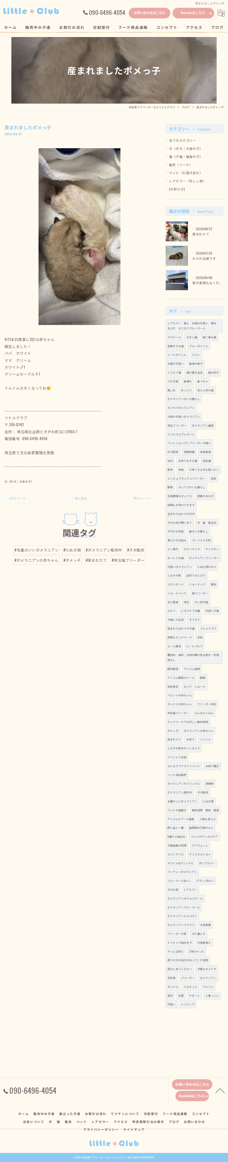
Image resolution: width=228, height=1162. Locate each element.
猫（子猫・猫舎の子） (186, 156)
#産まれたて (96, 560)
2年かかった (196, 951)
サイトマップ (134, 1129)
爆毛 (213, 584)
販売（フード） (181, 164)
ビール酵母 (174, 646)
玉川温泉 (172, 602)
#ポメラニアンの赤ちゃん (36, 560)
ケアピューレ (200, 845)
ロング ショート (195, 686)
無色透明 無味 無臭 (205, 810)
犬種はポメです (206, 969)
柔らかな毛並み (176, 540)
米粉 (200, 637)
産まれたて (174, 739)
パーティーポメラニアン (182, 872)
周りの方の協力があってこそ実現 (187, 960)
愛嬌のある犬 (205, 496)
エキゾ (171, 611)
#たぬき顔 (72, 550)
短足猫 (207, 461)
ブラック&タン (205, 880)
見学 (170, 995)
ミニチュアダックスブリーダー (186, 478)
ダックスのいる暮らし (192, 487)
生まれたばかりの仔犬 (181, 514)
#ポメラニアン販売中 (104, 550)
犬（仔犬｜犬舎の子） (19, 481)
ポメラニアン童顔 (203, 425)
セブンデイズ (175, 854)
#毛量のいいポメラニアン (36, 550)
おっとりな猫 (175, 558)
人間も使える (208, 819)
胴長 (170, 487)
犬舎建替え (204, 942)
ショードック (197, 584)
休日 (170, 461)
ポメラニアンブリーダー (204, 558)
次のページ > (142, 498)
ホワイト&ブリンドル (180, 863)
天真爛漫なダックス (179, 496)
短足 (213, 478)
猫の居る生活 (194, 372)
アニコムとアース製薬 (180, 819)
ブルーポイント (198, 346)
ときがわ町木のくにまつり (183, 748)
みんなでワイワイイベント (183, 766)
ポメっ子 (172, 731)
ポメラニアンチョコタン (182, 916)
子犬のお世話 (175, 531)
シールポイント (176, 354)
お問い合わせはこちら (149, 12)
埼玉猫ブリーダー (178, 713)
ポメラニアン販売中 (179, 792)
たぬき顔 (208, 801)
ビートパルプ (194, 646)
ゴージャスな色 (201, 540)
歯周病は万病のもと (201, 827)
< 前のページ (17, 498)
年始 (181, 469)
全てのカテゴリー (182, 140)
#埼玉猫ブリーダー (128, 560)
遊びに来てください (179, 969)
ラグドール (174, 337)
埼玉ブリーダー (176, 425)
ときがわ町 (174, 575)
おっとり (186, 390)
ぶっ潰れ (172, 549)
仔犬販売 (172, 452)
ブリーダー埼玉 (206, 704)
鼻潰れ (188, 381)
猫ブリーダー (200, 593)
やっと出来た (175, 951)
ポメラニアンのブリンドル (183, 783)
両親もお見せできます (181, 505)
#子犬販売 (136, 550)
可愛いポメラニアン (179, 567)
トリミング (188, 1004)
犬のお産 (172, 889)
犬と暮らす (199, 934)
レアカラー (190, 889)
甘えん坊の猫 (205, 390)
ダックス (172, 987)
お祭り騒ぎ (212, 766)
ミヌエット (190, 987)
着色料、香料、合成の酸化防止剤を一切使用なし (193, 657)
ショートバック (176, 593)
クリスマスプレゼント (181, 434)
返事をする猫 (175, 346)
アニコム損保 (192, 669)
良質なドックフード (179, 637)
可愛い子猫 (212, 611)
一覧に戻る (80, 498)
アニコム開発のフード (181, 677)
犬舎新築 (205, 925)
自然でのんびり (195, 575)
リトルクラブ (208, 628)
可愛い (171, 1004)
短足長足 (172, 686)
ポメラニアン (208, 978)
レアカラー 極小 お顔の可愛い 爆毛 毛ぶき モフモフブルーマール (193, 325)
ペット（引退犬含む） (186, 172)
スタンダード (175, 584)
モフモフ (194, 619)
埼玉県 (171, 978)
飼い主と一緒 (175, 827)
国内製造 (172, 669)
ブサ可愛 (172, 381)
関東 (202, 677)
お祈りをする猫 (187, 461)
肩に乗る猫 (209, 337)
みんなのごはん (204, 713)
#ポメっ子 (72, 560)
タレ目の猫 (201, 602)
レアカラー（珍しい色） (187, 181)
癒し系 (171, 390)
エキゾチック (192, 549)
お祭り (190, 739)
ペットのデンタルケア (204, 836)
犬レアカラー (207, 863)
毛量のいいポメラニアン (182, 801)
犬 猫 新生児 (206, 522)
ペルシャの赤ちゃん (179, 695)
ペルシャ (208, 987)
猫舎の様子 (196, 363)
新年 (170, 469)
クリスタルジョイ (200, 854)
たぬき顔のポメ (206, 567)
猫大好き (213, 372)
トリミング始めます (179, 942)
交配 (181, 995)
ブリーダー (188, 978)
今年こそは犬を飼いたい (204, 469)
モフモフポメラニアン (181, 408)
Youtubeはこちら (193, 12)
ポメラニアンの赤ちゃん (199, 731)
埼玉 (186, 602)
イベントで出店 (176, 757)
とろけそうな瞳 (190, 611)
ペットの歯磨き (176, 810)
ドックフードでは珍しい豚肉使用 (187, 722)
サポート (194, 995)
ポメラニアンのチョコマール (185, 898)
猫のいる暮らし (198, 531)
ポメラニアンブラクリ (181, 925)
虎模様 (210, 783)
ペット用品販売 (176, 775)
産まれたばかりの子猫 (181, 628)
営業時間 (189, 452)
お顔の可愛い (175, 363)
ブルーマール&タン (179, 880)
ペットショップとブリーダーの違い (189, 443)
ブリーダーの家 (176, 934)
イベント (205, 739)
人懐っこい (212, 995)
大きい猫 (191, 337)
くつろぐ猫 (174, 372)
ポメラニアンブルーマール (183, 907)
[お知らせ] (177, 189)
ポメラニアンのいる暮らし (183, 399)
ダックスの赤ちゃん (179, 704)
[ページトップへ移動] (220, 1090)
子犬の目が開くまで (179, 522)
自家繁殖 (205, 452)
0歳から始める (176, 836)
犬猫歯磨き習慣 (176, 845)
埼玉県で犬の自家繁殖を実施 (29, 452)
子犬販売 (202, 792)
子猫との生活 (175, 619)
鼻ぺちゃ (202, 381)
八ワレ (196, 354)
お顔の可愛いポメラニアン (183, 416)
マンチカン (212, 549)
